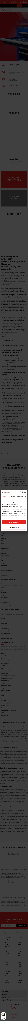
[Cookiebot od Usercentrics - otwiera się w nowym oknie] (20, 492)
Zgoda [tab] (4, 496)
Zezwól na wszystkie (14, 522)
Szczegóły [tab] (12, 496)
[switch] (3, 1019)
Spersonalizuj (13, 527)
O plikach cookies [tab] (21, 496)
